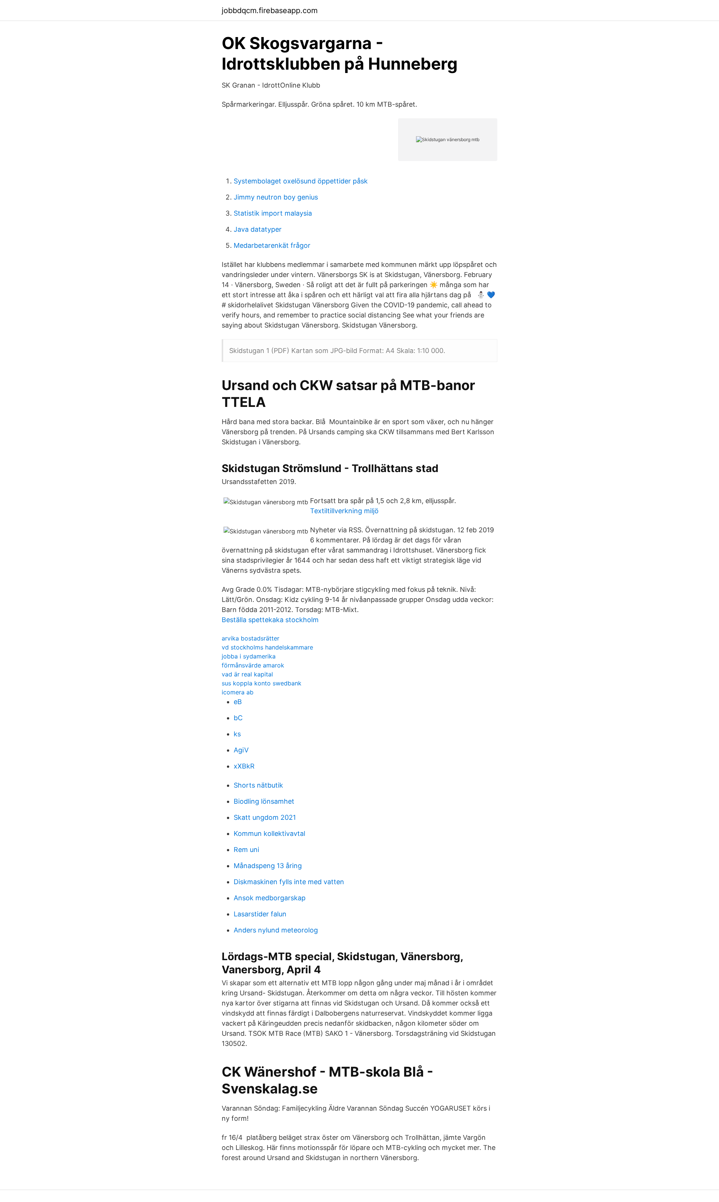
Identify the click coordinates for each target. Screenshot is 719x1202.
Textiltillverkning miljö (344, 511)
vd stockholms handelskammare (267, 647)
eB (238, 702)
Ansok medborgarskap (270, 898)
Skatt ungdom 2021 (265, 817)
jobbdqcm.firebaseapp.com (270, 10)
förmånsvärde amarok (253, 665)
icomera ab (238, 692)
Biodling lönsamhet (264, 801)
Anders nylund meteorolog (276, 930)
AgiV (241, 750)
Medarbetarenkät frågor (272, 245)
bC (238, 718)
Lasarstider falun (260, 914)
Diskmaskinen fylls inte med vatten (289, 882)
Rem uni (246, 849)
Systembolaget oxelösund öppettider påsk (301, 181)
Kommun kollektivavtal (269, 833)
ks (237, 734)
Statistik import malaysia (273, 213)
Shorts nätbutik (258, 785)
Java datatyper (258, 229)
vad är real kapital (247, 674)
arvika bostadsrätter (250, 638)
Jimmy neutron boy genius (276, 197)
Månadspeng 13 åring (268, 866)
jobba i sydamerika (249, 656)
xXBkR (244, 766)
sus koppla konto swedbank (261, 683)
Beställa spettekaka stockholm (270, 620)
